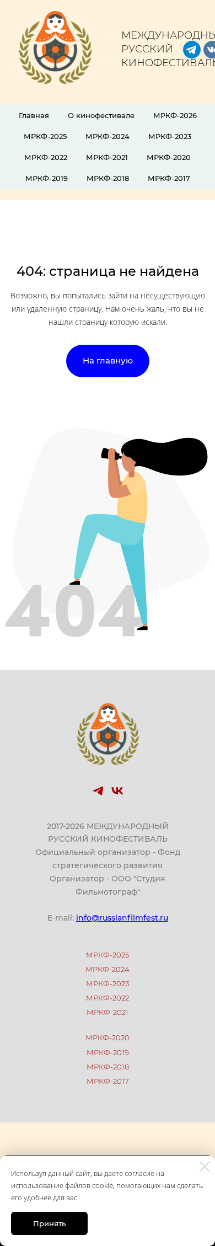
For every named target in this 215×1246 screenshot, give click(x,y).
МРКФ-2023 (169, 136)
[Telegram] (97, 791)
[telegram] (192, 49)
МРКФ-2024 (107, 136)
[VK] (117, 791)
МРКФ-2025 (45, 136)
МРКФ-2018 (108, 178)
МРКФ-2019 (46, 178)
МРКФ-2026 (175, 115)
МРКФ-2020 (169, 157)
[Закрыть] (204, 1167)
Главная (34, 115)
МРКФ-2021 (107, 157)
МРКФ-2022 (45, 157)
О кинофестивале (101, 115)
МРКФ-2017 (169, 178)
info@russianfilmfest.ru (122, 918)
